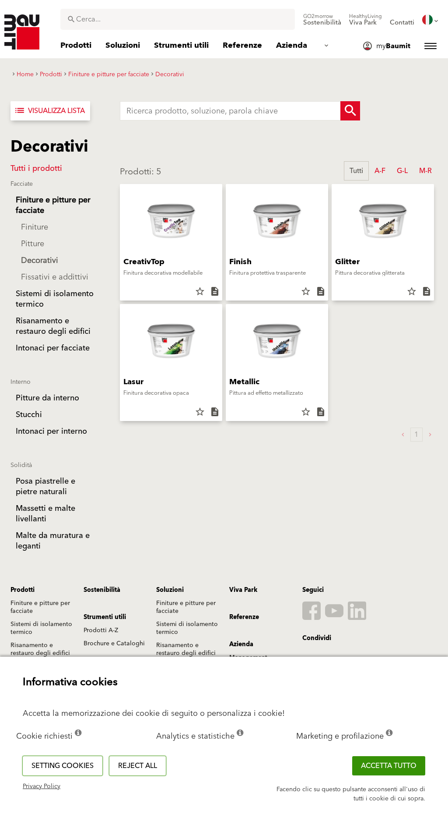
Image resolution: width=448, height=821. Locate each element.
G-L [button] (402, 171)
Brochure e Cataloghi (114, 643)
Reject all (137, 766)
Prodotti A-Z (101, 630)
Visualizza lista (49, 111)
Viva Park (243, 590)
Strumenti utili (105, 617)
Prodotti (22, 590)
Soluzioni (170, 590)
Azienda (241, 644)
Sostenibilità (102, 590)
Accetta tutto (388, 766)
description (215, 291)
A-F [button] (379, 171)
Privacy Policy (41, 786)
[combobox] (177, 19)
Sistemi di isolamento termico (41, 628)
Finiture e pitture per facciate (40, 607)
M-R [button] (425, 171)
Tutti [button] (356, 171)
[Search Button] (350, 110)
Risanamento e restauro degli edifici (40, 649)
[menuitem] (322, 20)
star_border (200, 291)
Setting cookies (63, 766)
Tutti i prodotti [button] (36, 168)
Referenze (244, 617)
